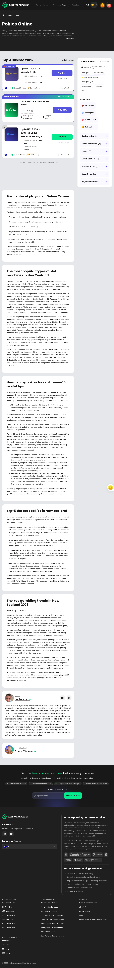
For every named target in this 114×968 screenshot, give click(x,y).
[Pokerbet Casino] (38, 108)
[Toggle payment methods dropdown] (106, 182)
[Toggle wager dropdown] (106, 151)
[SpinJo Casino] (38, 141)
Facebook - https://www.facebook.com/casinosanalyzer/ (4, 833)
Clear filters (105, 61)
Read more (69, 38)
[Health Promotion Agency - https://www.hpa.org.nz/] (93, 860)
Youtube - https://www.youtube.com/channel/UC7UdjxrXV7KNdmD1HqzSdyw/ (11, 833)
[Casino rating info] (39, 88)
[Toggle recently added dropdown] (106, 174)
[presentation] (57, 796)
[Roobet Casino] (38, 78)
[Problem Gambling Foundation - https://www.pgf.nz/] (78, 860)
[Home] (3, 15)
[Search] (87, 5)
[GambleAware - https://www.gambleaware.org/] (80, 854)
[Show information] (96, 136)
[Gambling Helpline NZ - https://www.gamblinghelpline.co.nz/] (68, 860)
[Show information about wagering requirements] (90, 151)
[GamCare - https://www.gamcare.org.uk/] (97, 854)
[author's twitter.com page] (69, 697)
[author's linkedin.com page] (62, 697)
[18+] (66, 854)
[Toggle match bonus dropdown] (106, 159)
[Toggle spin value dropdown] (106, 166)
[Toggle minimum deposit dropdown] (106, 144)
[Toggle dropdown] (106, 136)
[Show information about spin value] (97, 166)
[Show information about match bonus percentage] (97, 159)
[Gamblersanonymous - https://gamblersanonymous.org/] (106, 854)
